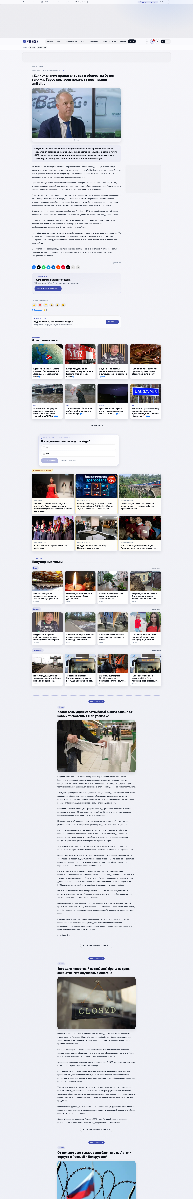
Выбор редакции (109, 41)
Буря (35, 568)
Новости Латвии (71, 41)
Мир (82, 41)
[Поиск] (147, 41)
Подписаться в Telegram (48, 289)
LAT (168, 41)
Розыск (36, 609)
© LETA (61, 70)
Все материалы (155, 568)
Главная (50, 41)
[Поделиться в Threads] (68, 267)
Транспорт (37, 650)
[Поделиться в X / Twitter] (39, 267)
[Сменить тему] (157, 41)
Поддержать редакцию (148, 2)
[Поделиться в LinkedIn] (53, 267)
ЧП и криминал (93, 41)
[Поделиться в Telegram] (48, 267)
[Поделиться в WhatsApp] (44, 267)
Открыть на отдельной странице (96, 945)
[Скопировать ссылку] (78, 267)
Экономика (42, 47)
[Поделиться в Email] (73, 267)
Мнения (123, 41)
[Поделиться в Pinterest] (63, 267)
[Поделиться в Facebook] (34, 267)
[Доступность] (168, 2)
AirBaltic (32, 47)
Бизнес (41, 66)
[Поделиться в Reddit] (58, 267)
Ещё (130, 41)
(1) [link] (114, 413)
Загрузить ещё (96, 425)
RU (163, 41)
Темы (25, 47)
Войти (162, 2)
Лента (59, 41)
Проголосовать (49, 461)
